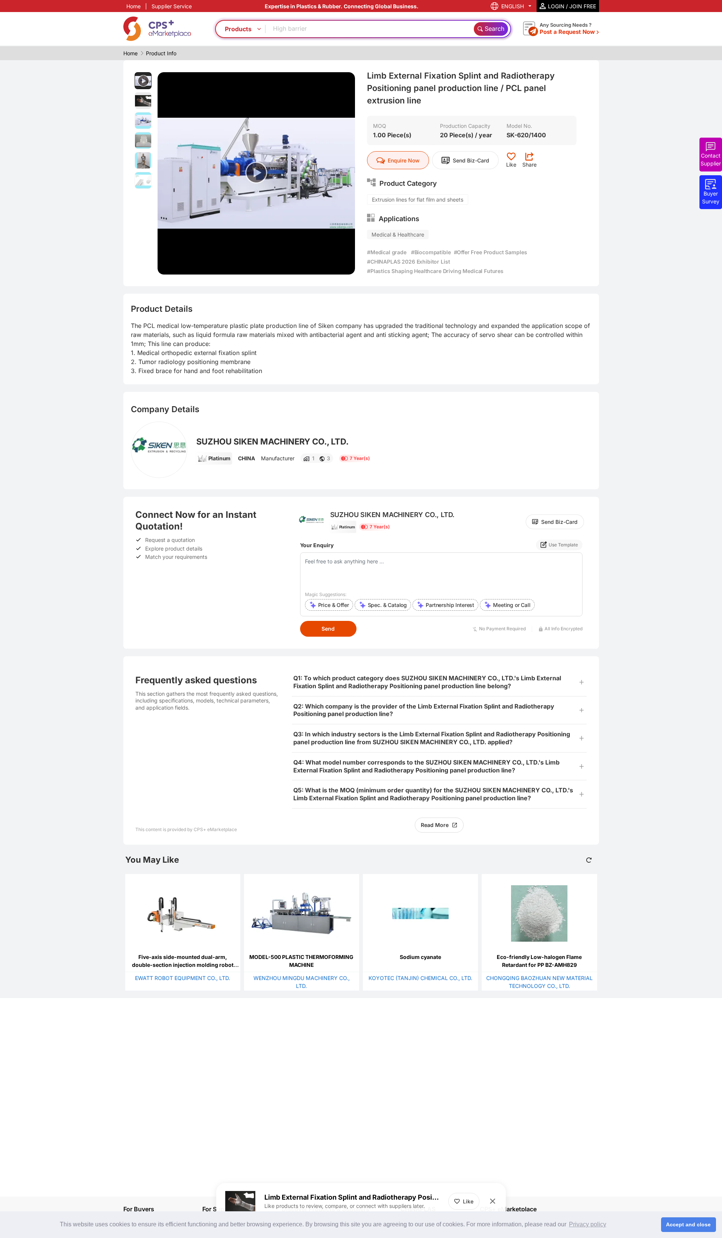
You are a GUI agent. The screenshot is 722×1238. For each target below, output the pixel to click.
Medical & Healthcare (398, 234)
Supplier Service (172, 6)
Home (133, 6)
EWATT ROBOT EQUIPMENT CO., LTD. (182, 978)
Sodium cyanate (420, 957)
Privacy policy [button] (587, 1224)
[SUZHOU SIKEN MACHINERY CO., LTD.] (159, 450)
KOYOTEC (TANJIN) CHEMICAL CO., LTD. (420, 978)
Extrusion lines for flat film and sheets (417, 199)
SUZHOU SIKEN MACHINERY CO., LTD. (272, 441)
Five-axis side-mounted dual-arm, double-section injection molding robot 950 (183, 965)
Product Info (161, 53)
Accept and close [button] (688, 1224)
